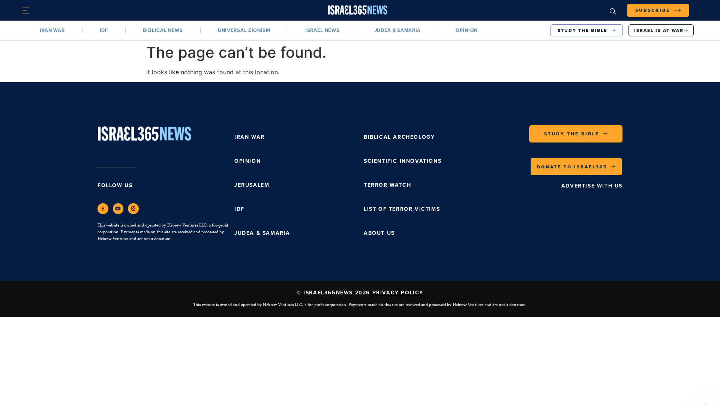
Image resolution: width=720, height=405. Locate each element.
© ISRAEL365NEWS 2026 (360, 293)
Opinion (467, 30)
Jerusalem (251, 185)
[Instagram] (133, 208)
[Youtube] (118, 208)
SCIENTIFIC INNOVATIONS (402, 161)
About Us (379, 233)
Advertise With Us (591, 186)
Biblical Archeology (399, 137)
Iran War (52, 30)
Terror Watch (387, 185)
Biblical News (163, 30)
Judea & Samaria (398, 30)
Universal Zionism (244, 30)
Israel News (322, 30)
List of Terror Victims (402, 209)
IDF (104, 30)
